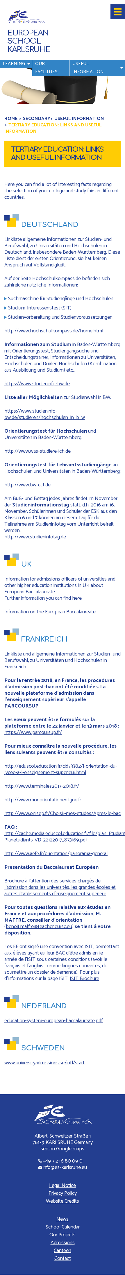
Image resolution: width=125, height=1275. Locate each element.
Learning (14, 64)
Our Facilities (46, 68)
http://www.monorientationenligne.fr (42, 800)
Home (10, 119)
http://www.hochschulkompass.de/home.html (53, 331)
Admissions (63, 1243)
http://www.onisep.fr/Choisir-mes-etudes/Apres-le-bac (62, 813)
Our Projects (62, 1235)
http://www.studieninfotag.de (35, 537)
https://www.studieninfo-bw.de (37, 383)
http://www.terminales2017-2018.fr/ (41, 786)
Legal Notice (62, 1186)
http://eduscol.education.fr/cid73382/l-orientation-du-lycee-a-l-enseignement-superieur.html (60, 769)
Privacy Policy (63, 1193)
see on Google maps (62, 1149)
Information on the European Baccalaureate (50, 612)
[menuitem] (16, 68)
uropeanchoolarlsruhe (28, 41)
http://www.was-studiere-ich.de (37, 451)
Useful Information (88, 68)
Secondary (36, 119)
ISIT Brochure (84, 978)
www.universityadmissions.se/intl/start (44, 1063)
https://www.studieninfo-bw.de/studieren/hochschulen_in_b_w (44, 414)
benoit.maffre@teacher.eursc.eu (39, 926)
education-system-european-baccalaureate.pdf (53, 1020)
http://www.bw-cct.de (27, 485)
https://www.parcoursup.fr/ (33, 732)
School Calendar (63, 1227)
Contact (62, 1259)
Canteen (62, 1251)
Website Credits (62, 1201)
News (62, 1219)
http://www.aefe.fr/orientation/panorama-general (56, 853)
